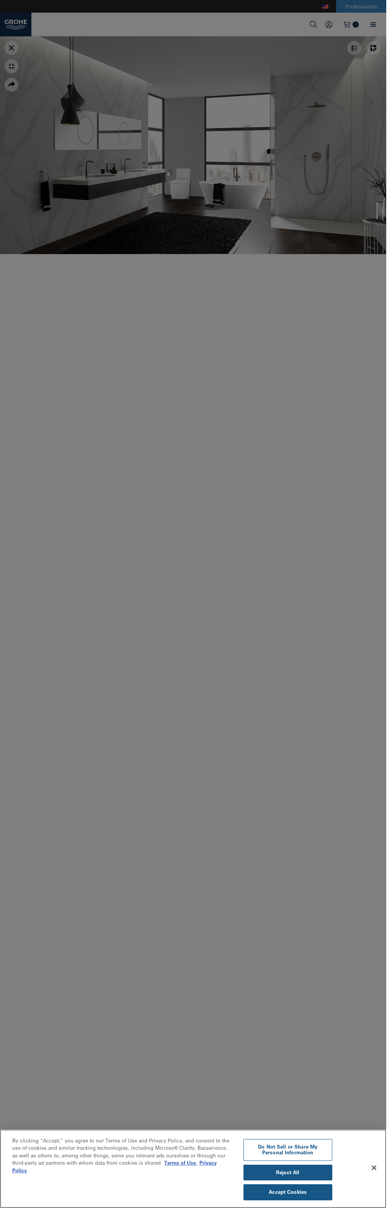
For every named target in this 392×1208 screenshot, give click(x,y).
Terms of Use (181, 1163)
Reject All (287, 1172)
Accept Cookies (288, 1192)
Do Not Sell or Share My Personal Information (287, 1150)
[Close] (374, 1167)
